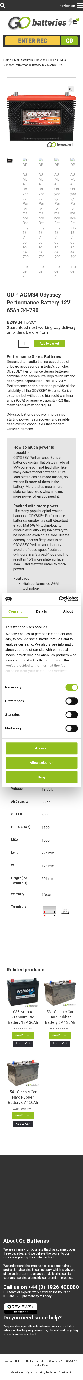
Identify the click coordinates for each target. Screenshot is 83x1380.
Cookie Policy (41, 1365)
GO (69, 40)
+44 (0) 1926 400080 (53, 1287)
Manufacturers (23, 60)
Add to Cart (23, 1043)
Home (7, 60)
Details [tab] (41, 611)
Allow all (41, 748)
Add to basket (49, 343)
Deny (42, 777)
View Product (23, 1035)
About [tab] (68, 611)
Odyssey (41, 60)
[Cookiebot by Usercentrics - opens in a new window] (59, 599)
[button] (71, 89)
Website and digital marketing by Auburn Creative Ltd (41, 1372)
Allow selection (41, 762)
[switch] (71, 701)
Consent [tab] (15, 611)
